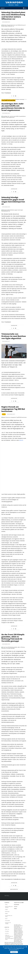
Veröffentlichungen (19, 902)
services (7, 933)
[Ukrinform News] (14, 2)
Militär (6, 913)
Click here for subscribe (8, 100)
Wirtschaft (7, 911)
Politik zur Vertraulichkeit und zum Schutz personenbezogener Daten (9, 937)
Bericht (21, 440)
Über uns (7, 929)
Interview (16, 904)
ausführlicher (14, 325)
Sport (6, 918)
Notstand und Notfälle (8, 923)
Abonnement (11, 4)
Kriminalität (7, 920)
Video (15, 908)
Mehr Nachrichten (14, 889)
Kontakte (7, 931)
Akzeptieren (14, 952)
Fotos (15, 906)
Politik (6, 909)
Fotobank (16, 4)
